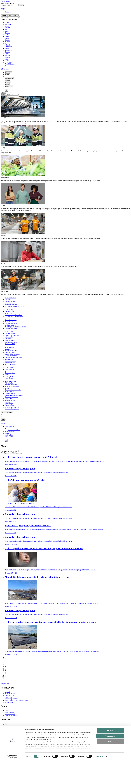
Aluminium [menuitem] (8, 72)
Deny (110, 741)
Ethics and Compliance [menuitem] (12, 409)
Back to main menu (7, 412)
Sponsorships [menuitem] (9, 404)
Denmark (7, 33)
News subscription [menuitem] (10, 364)
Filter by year (5, 451)
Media (3, 423)
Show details (100, 756)
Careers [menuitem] (7, 80)
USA (6, 66)
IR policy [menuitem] (7, 349)
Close (3, 419)
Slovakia (7, 57)
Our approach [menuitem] (9, 321)
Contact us (8, 12)
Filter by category (6, 453)
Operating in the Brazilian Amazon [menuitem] (15, 327)
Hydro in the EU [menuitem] (10, 400)
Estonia (7, 34)
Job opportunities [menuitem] (10, 333)
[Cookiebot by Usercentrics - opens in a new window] (12, 756)
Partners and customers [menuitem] (12, 407)
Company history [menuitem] (10, 393)
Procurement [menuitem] (8, 402)
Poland (7, 53)
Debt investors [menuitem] (9, 359)
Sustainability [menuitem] (9, 78)
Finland (7, 36)
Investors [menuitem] (8, 82)
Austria (7, 26)
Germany (7, 40)
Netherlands (8, 50)
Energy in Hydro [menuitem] (10, 311)
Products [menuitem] (7, 299)
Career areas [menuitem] (8, 338)
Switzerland (8, 62)
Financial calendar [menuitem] (10, 361)
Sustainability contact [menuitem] (11, 328)
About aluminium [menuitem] (10, 303)
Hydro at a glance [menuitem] (10, 373)
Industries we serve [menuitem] (10, 301)
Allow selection (110, 736)
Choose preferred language (9, 19)
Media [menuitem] (7, 84)
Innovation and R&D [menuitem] (11, 304)
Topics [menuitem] (7, 374)
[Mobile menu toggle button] (6, 90)
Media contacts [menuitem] (9, 369)
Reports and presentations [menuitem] (12, 354)
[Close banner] (128, 728)
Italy (6, 43)
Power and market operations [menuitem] (13, 315)
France (7, 38)
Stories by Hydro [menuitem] (10, 405)
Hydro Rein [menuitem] (8, 313)
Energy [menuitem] (7, 74)
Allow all (110, 730)
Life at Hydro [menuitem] (9, 337)
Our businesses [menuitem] (9, 391)
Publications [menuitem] (8, 398)
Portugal (7, 55)
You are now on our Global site (10, 15)
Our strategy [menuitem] (8, 388)
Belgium (7, 28)
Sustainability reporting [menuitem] (12, 323)
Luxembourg (8, 47)
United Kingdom (10, 64)
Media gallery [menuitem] (9, 376)
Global (7, 22)
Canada (7, 31)
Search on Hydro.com (7, 3)
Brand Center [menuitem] (9, 378)
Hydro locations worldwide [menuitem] (13, 390)
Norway (7, 52)
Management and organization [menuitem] (14, 395)
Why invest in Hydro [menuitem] (11, 350)
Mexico (7, 48)
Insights (3, 9)
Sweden (7, 60)
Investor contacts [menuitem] (10, 362)
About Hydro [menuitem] (8, 86)
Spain (6, 59)
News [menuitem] (6, 371)
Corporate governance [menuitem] (11, 397)
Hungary (7, 41)
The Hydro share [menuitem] (10, 352)
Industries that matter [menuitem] (11, 385)
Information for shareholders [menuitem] (13, 357)
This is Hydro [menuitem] (9, 383)
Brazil (6, 29)
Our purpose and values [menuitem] (12, 386)
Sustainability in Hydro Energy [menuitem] (14, 316)
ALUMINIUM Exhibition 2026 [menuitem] (14, 306)
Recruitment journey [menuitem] (11, 342)
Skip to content (6, 1)
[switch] (55, 756)
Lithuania (7, 45)
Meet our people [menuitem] (9, 340)
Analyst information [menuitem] (11, 356)
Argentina (8, 24)
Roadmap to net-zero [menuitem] (11, 325)
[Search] (19, 17)
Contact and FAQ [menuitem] (10, 344)
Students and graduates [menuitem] (12, 335)
